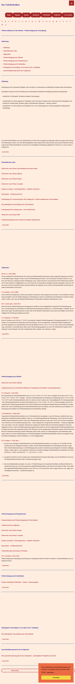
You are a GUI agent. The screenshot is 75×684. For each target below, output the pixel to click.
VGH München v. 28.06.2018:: (10, 413)
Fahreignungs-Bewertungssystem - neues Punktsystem (18, 209)
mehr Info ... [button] (51, 672)
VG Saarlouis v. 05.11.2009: (9, 292)
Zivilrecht (57, 15)
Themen (17, 15)
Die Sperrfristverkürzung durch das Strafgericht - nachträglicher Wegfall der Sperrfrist (28, 656)
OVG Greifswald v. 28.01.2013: (11, 304)
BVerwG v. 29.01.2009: (8, 274)
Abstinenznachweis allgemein (10, 525)
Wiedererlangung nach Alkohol (13, 57)
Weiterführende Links (10, 51)
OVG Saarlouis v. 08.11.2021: (10, 556)
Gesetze (26, 15)
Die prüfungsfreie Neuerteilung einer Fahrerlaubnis (17, 204)
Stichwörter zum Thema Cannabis (12, 184)
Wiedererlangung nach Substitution (14, 64)
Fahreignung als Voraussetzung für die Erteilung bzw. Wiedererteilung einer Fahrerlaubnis (29, 199)
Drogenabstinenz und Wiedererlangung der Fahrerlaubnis (19, 520)
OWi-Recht (46, 15)
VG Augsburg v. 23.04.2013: (10, 318)
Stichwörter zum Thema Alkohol (11, 173)
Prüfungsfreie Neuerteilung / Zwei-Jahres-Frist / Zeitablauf (21, 67)
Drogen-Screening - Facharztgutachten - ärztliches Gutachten (20, 189)
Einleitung (6, 47)
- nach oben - (5, 152)
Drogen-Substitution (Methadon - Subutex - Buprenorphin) (19, 582)
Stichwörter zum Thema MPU (10, 214)
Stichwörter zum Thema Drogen (11, 179)
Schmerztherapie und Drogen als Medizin (14, 551)
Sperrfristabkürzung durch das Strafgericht (17, 70)
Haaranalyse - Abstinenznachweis (11, 194)
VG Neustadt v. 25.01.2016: (9, 393)
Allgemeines (7, 54)
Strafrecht (36, 15)
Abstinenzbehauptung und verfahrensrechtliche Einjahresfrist (20, 220)
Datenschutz (15, 670)
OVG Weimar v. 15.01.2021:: (10, 440)
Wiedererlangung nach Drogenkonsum (15, 61)
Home (9, 15)
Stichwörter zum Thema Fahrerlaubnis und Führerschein (19, 168)
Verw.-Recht (68, 15)
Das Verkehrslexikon (10, 5)
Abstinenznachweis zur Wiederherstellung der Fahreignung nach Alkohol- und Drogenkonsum (30, 388)
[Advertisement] (37, 126)
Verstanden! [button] (56, 677)
